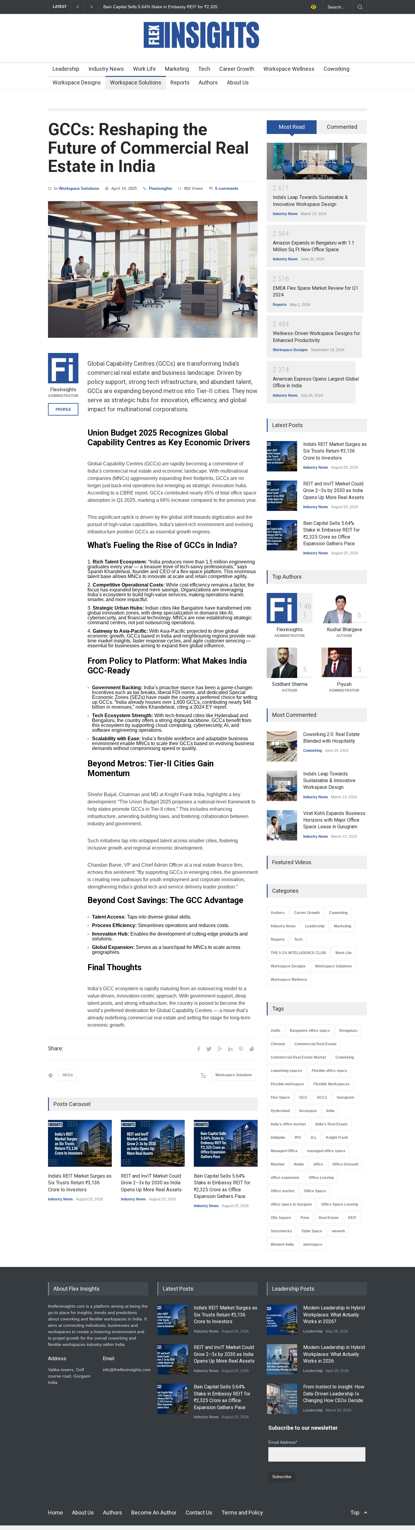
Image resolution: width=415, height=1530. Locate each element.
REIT (352, 1218)
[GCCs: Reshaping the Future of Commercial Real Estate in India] (153, 269)
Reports (180, 82)
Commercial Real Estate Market (298, 1057)
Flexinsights (160, 188)
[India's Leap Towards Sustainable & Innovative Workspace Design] (317, 161)
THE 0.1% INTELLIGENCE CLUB (298, 953)
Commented (342, 127)
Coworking (336, 69)
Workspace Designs (77, 82)
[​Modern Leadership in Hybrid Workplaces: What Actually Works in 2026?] (282, 1320)
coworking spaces (286, 1071)
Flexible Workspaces (332, 1084)
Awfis (275, 1031)
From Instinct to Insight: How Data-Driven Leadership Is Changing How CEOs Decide (333, 1393)
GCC (303, 1097)
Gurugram (345, 1097)
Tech (204, 69)
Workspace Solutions (135, 82)
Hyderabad (280, 1111)
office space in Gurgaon (291, 1204)
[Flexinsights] (63, 368)
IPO (298, 1137)
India (330, 1111)
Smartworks (281, 1231)
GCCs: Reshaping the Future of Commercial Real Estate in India (148, 148)
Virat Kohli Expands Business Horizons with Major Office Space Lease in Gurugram (334, 820)
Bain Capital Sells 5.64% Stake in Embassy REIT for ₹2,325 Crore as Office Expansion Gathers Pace (160, 7)
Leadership (66, 69)
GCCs (68, 1075)
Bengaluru (348, 1031)
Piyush (344, 684)
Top (354, 1512)
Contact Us (199, 1512)
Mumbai (277, 1164)
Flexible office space (329, 1071)
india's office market (288, 1124)
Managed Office (284, 1151)
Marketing (177, 69)
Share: (55, 1048)
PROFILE (63, 409)
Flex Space (280, 1097)
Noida (299, 1164)
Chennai (278, 1044)
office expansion (285, 1178)
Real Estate (329, 1218)
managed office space (326, 1151)
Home (55, 1512)
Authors (208, 82)
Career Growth (236, 69)
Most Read (292, 127)
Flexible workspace (287, 1084)
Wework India (282, 1244)
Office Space (315, 1191)
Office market (282, 1191)
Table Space (311, 1231)
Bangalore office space (310, 1031)
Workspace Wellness (288, 69)
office (318, 1164)
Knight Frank (337, 1137)
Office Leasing (321, 1178)
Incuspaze (308, 1111)
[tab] (292, 129)
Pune (304, 1218)
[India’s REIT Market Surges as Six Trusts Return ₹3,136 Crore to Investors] (80, 1143)
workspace (312, 1244)
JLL (313, 1137)
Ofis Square (281, 1218)
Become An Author (154, 1512)
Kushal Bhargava (344, 629)
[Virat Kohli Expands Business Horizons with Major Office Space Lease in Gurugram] (282, 825)
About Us (238, 82)
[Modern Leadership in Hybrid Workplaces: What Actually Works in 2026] (282, 1359)
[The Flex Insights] (207, 52)
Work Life (144, 69)
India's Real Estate (331, 1124)
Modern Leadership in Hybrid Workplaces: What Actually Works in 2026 (334, 1354)
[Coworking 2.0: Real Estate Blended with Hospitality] (282, 746)
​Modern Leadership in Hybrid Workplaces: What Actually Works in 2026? (334, 1314)
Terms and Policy (242, 1512)
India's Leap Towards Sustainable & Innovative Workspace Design (329, 780)
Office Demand (345, 1164)
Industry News (106, 69)
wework (338, 1231)
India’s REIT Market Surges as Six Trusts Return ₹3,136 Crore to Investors (79, 1183)
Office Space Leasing (339, 1204)
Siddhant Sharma (289, 684)
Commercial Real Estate (315, 1044)
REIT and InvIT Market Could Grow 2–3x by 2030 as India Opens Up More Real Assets (151, 1183)
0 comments (226, 188)
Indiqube (278, 1137)
